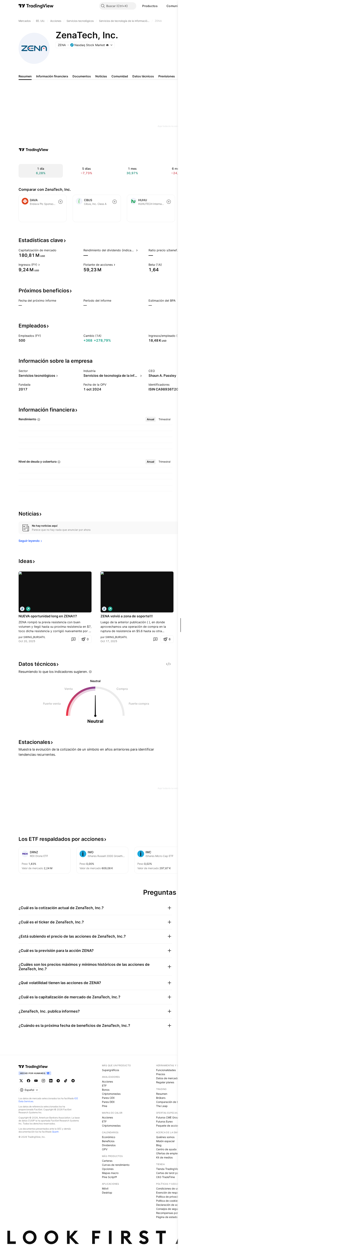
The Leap (162, 1106)
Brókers (160, 1097)
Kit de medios (164, 1157)
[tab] (150, 419)
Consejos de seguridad (170, 1208)
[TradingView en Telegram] (58, 1080)
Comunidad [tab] (119, 76)
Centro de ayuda (166, 1149)
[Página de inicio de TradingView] (36, 6)
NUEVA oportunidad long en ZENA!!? (48, 616)
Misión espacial (165, 1141)
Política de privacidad (169, 1196)
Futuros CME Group (168, 1117)
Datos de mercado (167, 1078)
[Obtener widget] (168, 664)
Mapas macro (110, 1173)
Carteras (107, 1160)
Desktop (107, 1192)
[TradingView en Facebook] (28, 1080)
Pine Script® (109, 1177)
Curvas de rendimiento (115, 1164)
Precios (160, 1074)
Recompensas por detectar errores (177, 1212)
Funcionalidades (166, 1070)
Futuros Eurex (164, 1121)
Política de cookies (167, 1200)
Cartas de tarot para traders (173, 1173)
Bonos (105, 1089)
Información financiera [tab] (52, 76)
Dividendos (109, 1145)
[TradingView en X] (21, 1080)
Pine (104, 1106)
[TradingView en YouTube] (36, 1080)
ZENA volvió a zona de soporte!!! (126, 616)
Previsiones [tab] (166, 76)
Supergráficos (110, 1070)
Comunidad (175, 6)
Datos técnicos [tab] (143, 76)
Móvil (105, 1188)
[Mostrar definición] (58, 250)
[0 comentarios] (73, 639)
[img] (107, 45)
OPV (104, 1149)
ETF (104, 1085)
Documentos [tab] (81, 76)
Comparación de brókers (171, 1101)
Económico (108, 1137)
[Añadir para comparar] (60, 202)
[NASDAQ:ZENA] (22, 609)
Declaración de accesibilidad (173, 1204)
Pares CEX (108, 1097)
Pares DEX (108, 1101)
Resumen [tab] (25, 76)
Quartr (55, 1131)
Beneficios (108, 1141)
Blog (158, 1145)
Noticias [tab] (101, 76)
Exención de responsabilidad (173, 1192)
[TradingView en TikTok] (65, 1080)
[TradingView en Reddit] (73, 1080)
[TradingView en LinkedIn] (50, 1080)
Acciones (107, 1081)
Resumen (161, 1093)
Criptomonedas (111, 1093)
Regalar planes (165, 1082)
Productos (150, 6)
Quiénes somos (165, 1137)
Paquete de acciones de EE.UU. (175, 1125)
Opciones (107, 1168)
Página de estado (166, 1217)
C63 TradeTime (165, 1177)
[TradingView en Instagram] (43, 1080)
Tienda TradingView (168, 1168)
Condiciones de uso (168, 1188)
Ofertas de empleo (167, 1153)
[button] (160, 6)
